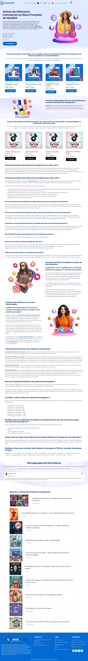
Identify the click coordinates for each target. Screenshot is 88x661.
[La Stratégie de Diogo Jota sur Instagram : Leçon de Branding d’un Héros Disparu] (14, 514)
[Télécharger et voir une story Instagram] (16, 609)
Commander (10, 90)
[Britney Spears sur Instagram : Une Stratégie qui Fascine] (16, 596)
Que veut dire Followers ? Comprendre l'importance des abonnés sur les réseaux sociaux (49, 581)
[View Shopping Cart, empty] (70, 3)
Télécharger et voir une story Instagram (39, 608)
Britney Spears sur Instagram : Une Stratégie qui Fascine (44, 595)
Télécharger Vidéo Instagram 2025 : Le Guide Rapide (43, 540)
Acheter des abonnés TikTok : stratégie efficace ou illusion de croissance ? (52, 499)
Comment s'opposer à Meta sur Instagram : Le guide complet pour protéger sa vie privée (47, 527)
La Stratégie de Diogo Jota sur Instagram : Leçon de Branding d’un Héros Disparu (47, 513)
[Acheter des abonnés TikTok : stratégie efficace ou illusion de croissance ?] (19, 500)
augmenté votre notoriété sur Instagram (72, 273)
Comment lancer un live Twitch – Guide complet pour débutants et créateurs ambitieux (47, 554)
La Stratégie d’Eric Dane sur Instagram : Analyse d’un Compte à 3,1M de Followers (47, 567)
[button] (66, 3)
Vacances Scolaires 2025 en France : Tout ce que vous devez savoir (47, 622)
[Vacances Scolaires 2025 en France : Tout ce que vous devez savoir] (16, 623)
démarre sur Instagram (15, 384)
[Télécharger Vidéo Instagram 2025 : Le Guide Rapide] (16, 541)
